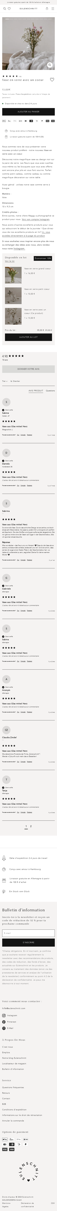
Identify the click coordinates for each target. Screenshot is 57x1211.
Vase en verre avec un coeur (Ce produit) (35, 311)
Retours (6, 1093)
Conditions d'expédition (14, 1109)
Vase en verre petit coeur (37, 289)
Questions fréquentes (13, 1087)
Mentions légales (6, 1205)
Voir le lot (10, 261)
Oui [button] (18, 435)
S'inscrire (28, 942)
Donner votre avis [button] (28, 369)
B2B (4, 1104)
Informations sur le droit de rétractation (22, 1115)
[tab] (36, 391)
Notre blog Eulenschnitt (14, 1058)
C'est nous (7, 1047)
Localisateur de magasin (14, 1063)
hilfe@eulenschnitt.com (13, 1008)
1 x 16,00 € (29, 273)
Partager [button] (29, 435)
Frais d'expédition (24, 94)
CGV (53, 1203)
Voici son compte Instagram (36, 219)
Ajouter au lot (28, 337)
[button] (48, 9)
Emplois (6, 1052)
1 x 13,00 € (29, 318)
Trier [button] (4, 381)
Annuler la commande (13, 1121)
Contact (6, 1098)
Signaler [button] (23, 435)
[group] (28, 356)
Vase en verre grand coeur (37, 268)
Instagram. (19, 248)
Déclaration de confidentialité (27, 1205)
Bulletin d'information (13, 1069)
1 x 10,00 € (29, 294)
